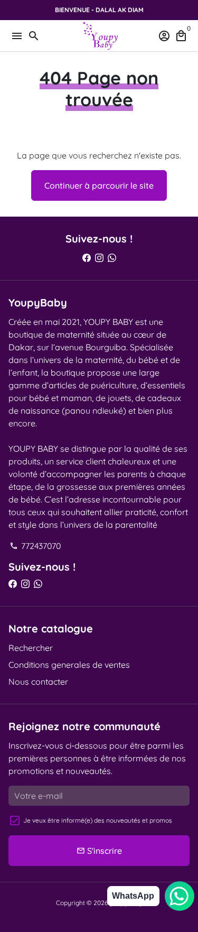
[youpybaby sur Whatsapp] (112, 258)
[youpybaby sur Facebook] (86, 258)
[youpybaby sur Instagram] (99, 258)
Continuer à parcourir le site (99, 185)
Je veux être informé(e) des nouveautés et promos (97, 820)
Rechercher (30, 647)
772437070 (35, 545)
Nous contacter (38, 681)
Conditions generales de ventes (69, 664)
